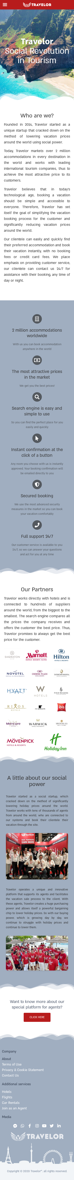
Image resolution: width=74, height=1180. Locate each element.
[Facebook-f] (30, 1126)
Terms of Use (12, 1064)
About (6, 1059)
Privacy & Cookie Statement (23, 1070)
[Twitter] (52, 1126)
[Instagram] (37, 1126)
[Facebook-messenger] (15, 1126)
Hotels (6, 1092)
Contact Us (10, 1075)
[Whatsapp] (22, 1126)
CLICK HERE (37, 1017)
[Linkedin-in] (59, 1126)
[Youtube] (44, 1126)
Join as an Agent (14, 1108)
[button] (4, 4)
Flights (7, 1097)
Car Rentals (11, 1103)
